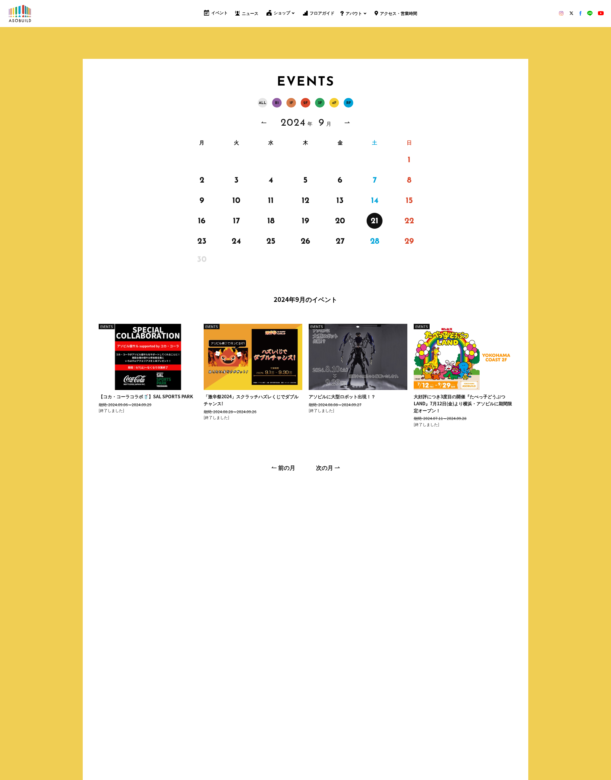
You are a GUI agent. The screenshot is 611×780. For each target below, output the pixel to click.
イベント (219, 13)
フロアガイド (322, 13)
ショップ (282, 13)
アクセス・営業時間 (398, 14)
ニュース (250, 14)
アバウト (354, 14)
